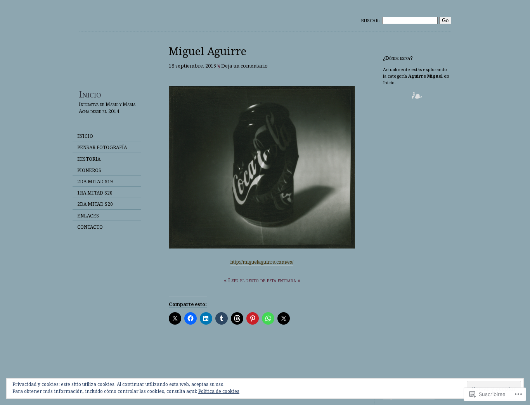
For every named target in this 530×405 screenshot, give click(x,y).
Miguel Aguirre (207, 51)
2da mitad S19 (95, 181)
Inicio (90, 93)
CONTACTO (90, 227)
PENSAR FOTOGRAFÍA (102, 147)
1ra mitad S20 (95, 192)
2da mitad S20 (95, 204)
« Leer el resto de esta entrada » (262, 280)
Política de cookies (218, 391)
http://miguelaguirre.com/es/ (261, 262)
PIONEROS (89, 170)
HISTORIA (88, 159)
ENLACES (88, 215)
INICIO (85, 136)
